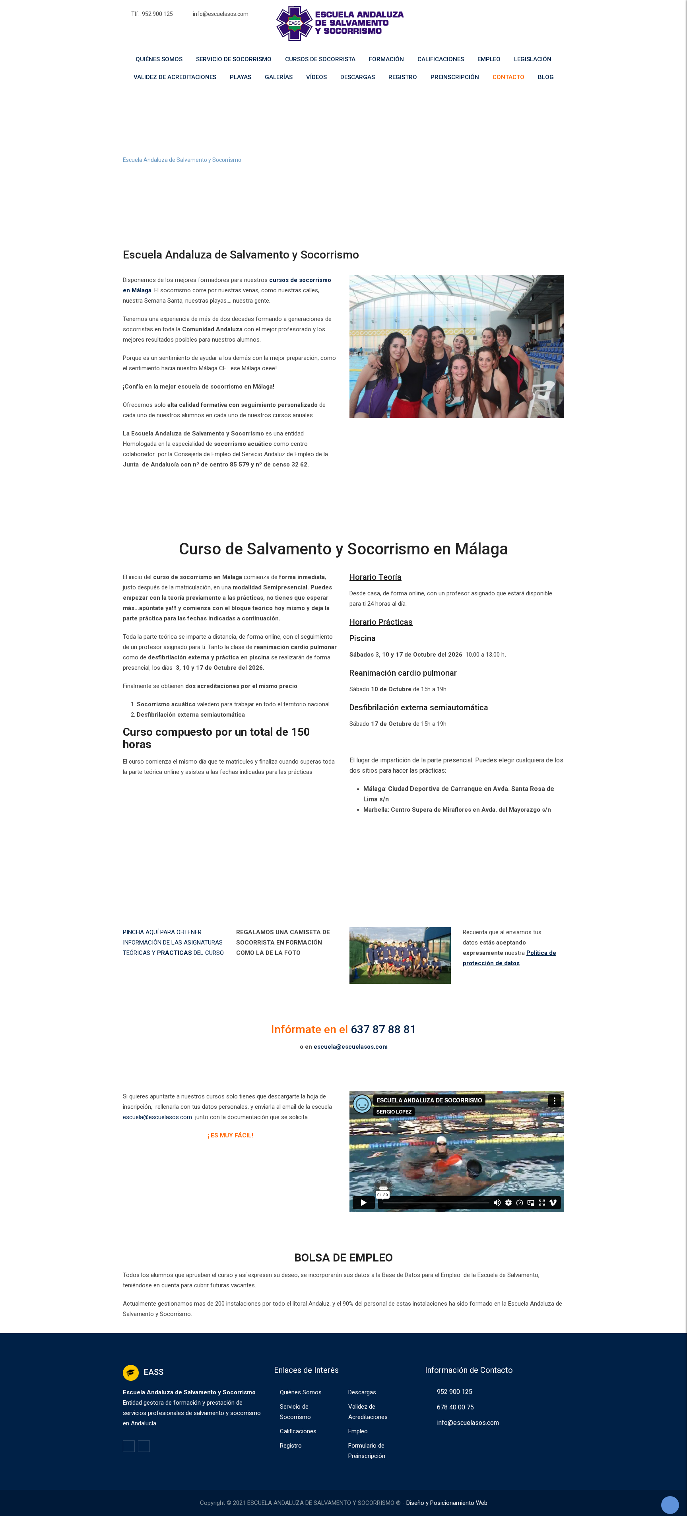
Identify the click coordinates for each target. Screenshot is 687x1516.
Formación (386, 59)
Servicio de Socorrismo (234, 59)
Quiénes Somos (159, 59)
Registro (402, 77)
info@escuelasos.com (220, 14)
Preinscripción (455, 77)
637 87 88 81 (383, 1029)
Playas (240, 77)
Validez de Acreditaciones (175, 77)
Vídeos (316, 77)
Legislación (532, 59)
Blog (546, 77)
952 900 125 (454, 1391)
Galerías (279, 77)
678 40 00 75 (455, 1407)
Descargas (357, 77)
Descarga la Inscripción (230, 495)
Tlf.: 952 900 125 (152, 14)
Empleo (489, 59)
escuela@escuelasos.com (351, 1046)
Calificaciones (440, 59)
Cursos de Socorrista (320, 59)
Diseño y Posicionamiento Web (446, 1502)
